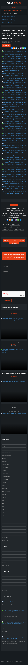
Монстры (5, 467)
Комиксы (6, 240)
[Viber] (21, 48)
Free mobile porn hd (7, 22)
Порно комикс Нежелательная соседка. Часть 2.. (14, 312)
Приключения (6, 476)
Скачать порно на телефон (8, 16)
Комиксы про (6, 491)
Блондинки (6, 449)
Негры (16, 229)
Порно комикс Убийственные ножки (11, 605)
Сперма (5, 232)
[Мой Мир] (25, 48)
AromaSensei (6, 550)
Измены (5, 461)
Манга (4, 482)
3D (4, 443)
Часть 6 (5, 590)
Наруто (5, 470)
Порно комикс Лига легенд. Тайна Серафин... (14, 342)
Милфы (5, 497)
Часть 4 (5, 584)
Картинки (5, 540)
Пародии (5, 229)
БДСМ (4, 446)
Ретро (4, 516)
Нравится (6, 45)
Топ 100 (14, 240)
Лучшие (22, 240)
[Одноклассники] (14, 48)
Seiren (4, 559)
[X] (19, 48)
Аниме (4, 485)
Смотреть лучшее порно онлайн (10, 18)
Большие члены (7, 227)
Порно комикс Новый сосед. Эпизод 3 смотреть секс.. (14, 374)
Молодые (5, 537)
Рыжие (5, 528)
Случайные (14, 243)
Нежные (5, 522)
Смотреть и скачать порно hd (9, 19)
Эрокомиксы (6, 531)
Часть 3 (5, 581)
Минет (21, 229)
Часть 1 (5, 575)
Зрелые (5, 509)
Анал (11, 229)
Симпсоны (5, 479)
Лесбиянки (16, 227)
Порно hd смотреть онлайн (9, 21)
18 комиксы (6, 513)
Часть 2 (5, 578)
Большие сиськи (15, 224)
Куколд (5, 534)
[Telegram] (16, 48)
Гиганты (5, 458)
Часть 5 (5, 587)
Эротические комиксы (8, 506)
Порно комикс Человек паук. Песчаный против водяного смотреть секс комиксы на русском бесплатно (13, 629)
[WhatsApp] (23, 48)
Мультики (5, 488)
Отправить (7, 300)
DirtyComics (6, 565)
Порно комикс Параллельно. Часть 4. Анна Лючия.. (14, 406)
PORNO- (14, 3)
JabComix (5, 553)
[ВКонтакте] (12, 48)
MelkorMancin (6, 556)
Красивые (5, 519)
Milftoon (5, 562)
